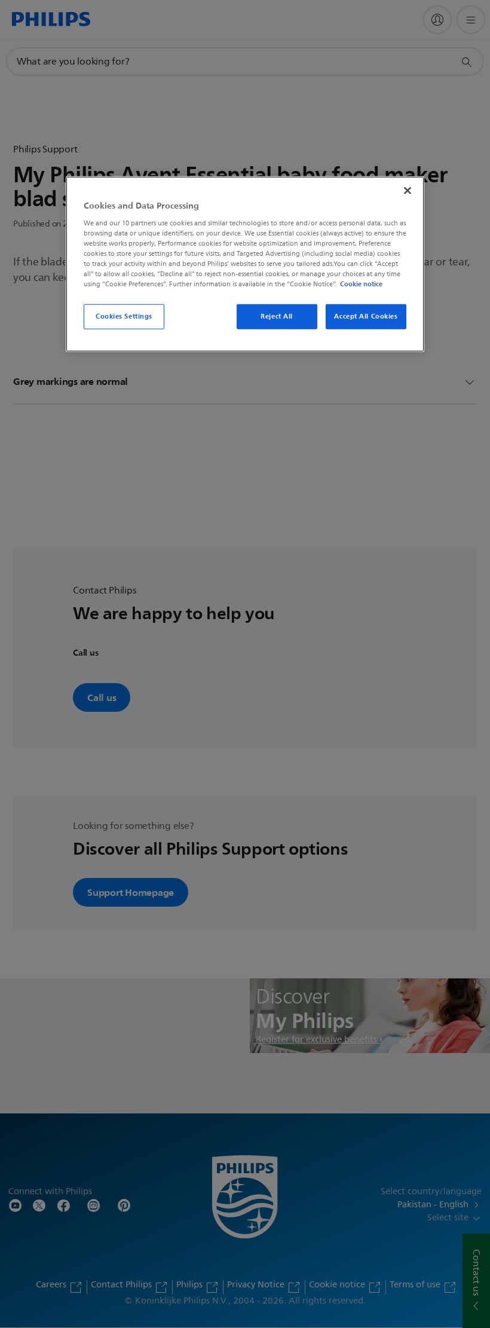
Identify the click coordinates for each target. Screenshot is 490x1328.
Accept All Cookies (365, 316)
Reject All (277, 316)
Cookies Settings (124, 316)
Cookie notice (361, 284)
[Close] (407, 191)
